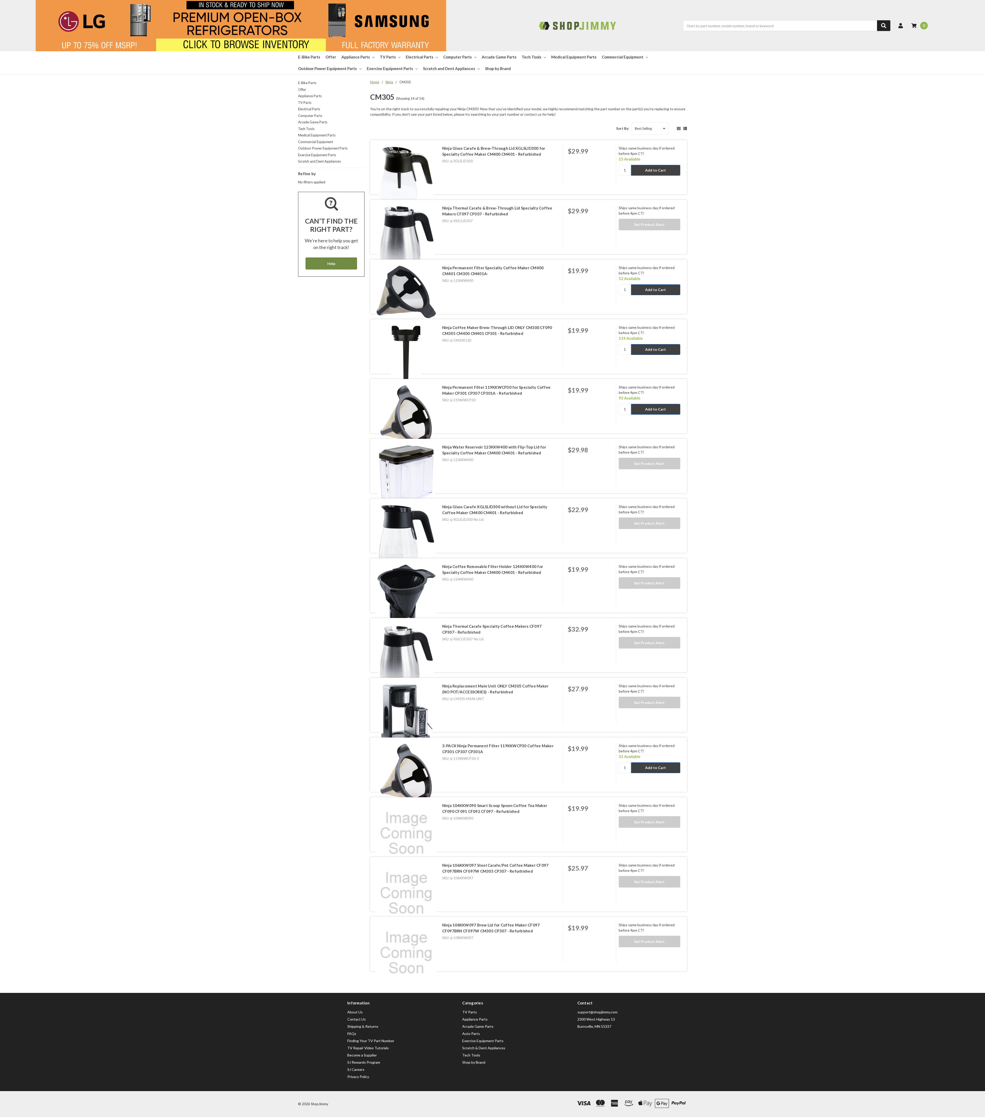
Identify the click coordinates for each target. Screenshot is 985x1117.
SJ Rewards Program (363, 1062)
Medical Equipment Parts (573, 57)
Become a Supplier (362, 1055)
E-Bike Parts (309, 57)
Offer (331, 57)
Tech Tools (531, 57)
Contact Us (356, 1019)
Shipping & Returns (362, 1026)
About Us (355, 1012)
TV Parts (388, 57)
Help (331, 263)
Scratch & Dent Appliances (483, 1048)
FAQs (351, 1033)
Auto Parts (471, 1033)
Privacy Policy (358, 1076)
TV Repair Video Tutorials (368, 1048)
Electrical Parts (419, 57)
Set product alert (649, 224)
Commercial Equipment (622, 57)
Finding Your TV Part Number (370, 1041)
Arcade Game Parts (499, 57)
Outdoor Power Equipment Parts (327, 68)
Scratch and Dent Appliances (449, 68)
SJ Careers (356, 1069)
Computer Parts (457, 57)
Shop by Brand (498, 68)
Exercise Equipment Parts (390, 68)
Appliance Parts (355, 57)
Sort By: (622, 128)
